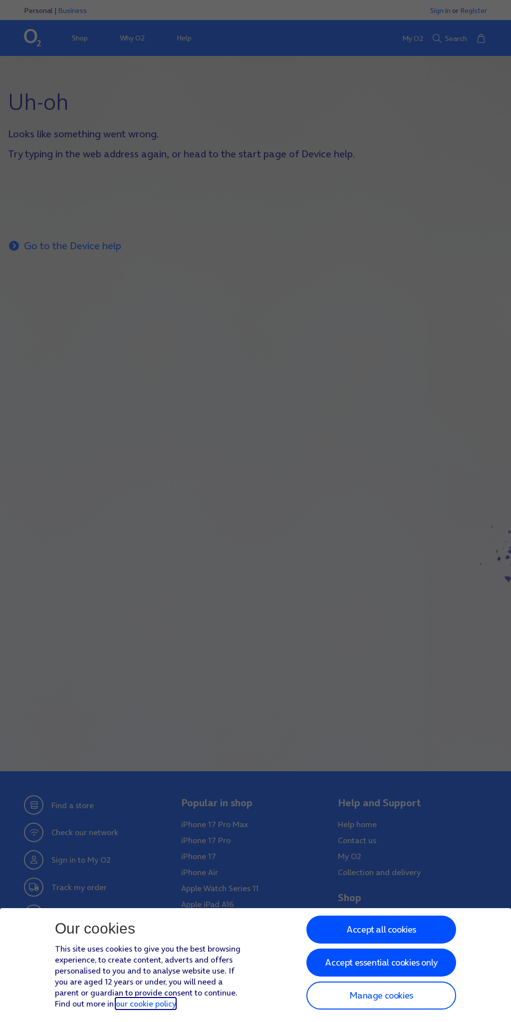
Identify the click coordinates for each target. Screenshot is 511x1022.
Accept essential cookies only (381, 962)
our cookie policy (146, 1003)
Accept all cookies (381, 929)
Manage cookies (381, 995)
